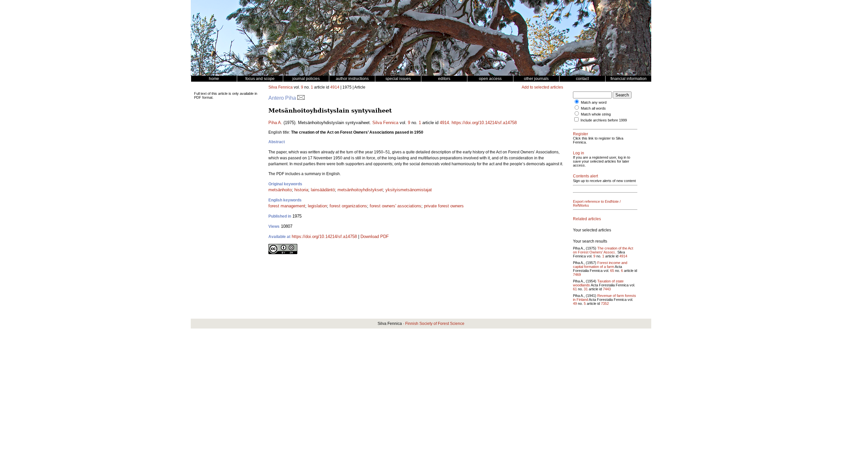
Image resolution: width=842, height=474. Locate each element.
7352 (605, 303)
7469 (577, 274)
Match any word (594, 102)
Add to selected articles (542, 87)
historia (301, 189)
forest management (286, 205)
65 (612, 271)
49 (575, 303)
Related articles (587, 219)
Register (580, 134)
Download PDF (374, 236)
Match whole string (596, 114)
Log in (578, 153)
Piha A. (275, 122)
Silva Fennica (280, 87)
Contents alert (585, 176)
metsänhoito (280, 189)
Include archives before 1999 (604, 120)
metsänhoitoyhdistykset (360, 189)
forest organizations (348, 205)
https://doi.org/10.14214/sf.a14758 (484, 122)
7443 (607, 289)
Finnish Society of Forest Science (434, 323)
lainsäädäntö (323, 189)
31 (586, 289)
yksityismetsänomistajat (408, 189)
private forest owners (444, 205)
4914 (334, 87)
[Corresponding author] (301, 98)
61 (575, 289)
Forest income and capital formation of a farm (600, 265)
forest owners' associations (395, 205)
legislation (317, 205)
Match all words (593, 108)
